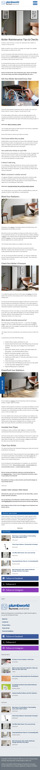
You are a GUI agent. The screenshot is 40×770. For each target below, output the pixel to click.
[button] (2, 385)
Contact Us (5, 622)
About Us (4, 619)
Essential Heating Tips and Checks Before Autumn (21, 186)
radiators (12, 227)
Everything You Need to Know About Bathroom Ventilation (24, 685)
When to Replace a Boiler (14, 124)
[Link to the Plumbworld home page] (10, 3)
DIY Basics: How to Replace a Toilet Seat (23, 659)
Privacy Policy (6, 625)
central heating (15, 56)
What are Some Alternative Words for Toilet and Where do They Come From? (24, 668)
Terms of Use (5, 628)
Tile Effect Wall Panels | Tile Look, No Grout (23, 553)
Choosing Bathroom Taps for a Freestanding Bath (25, 561)
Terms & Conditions (7, 631)
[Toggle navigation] (35, 3)
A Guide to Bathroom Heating (23, 467)
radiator (4, 236)
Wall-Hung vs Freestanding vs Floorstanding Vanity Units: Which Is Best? (24, 536)
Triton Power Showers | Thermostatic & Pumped (25, 544)
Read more (20, 528)
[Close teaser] (5, 376)
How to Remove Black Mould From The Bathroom (25, 676)
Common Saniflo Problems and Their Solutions (24, 693)
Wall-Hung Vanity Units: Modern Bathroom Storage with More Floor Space (23, 570)
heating (31, 456)
